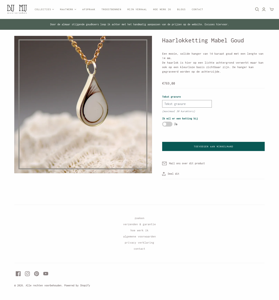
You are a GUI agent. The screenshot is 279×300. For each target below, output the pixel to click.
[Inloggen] (264, 9)
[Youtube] (45, 273)
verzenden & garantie (139, 224)
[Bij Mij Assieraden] (17, 9)
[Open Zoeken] (257, 9)
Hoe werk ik (162, 9)
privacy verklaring (139, 242)
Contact (197, 9)
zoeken (139, 218)
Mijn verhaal (137, 9)
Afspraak (88, 9)
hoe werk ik (139, 230)
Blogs (181, 9)
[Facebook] (18, 273)
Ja (175, 124)
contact (139, 248)
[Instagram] (27, 273)
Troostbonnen (111, 9)
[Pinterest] (36, 273)
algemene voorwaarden (139, 236)
